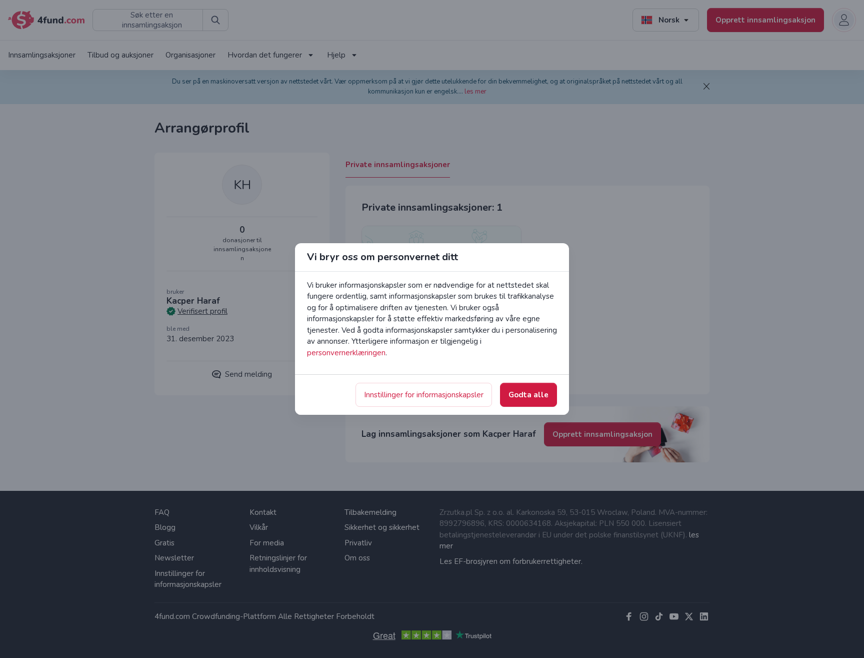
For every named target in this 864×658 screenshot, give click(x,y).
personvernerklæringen (346, 353)
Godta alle (528, 395)
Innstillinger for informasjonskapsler (424, 395)
